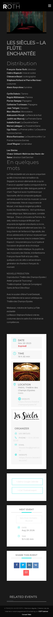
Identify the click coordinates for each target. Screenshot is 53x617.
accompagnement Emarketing (24, 611)
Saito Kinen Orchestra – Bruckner (29, 519)
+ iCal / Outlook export (27, 490)
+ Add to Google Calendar (27, 482)
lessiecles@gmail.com (29, 449)
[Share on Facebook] (17, 565)
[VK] (36, 565)
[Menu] (50, 5)
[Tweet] (23, 565)
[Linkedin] (29, 565)
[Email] (26, 573)
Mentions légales (30, 608)
